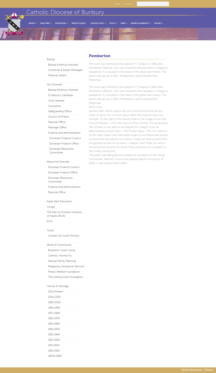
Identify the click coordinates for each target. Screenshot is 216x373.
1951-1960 (54, 323)
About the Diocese (58, 161)
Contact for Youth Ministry (63, 235)
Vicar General (56, 100)
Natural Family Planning (62, 260)
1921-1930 (54, 339)
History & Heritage (58, 286)
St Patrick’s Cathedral (60, 95)
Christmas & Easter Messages (65, 69)
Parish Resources (191, 369)
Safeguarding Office (60, 111)
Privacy (208, 369)
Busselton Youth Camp (61, 250)
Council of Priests (58, 116)
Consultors (54, 106)
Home (117, 4)
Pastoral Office (57, 122)
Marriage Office (57, 127)
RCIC (50, 221)
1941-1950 (54, 329)
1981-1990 (54, 307)
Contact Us (128, 4)
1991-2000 (54, 302)
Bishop (51, 59)
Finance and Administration (64, 132)
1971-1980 (54, 313)
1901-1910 (54, 350)
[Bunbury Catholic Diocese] (13, 32)
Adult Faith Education (59, 201)
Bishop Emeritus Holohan (63, 64)
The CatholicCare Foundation (65, 276)
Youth (50, 230)
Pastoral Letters (57, 75)
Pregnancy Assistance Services (66, 266)
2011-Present (55, 291)
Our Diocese (54, 84)
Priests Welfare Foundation (64, 271)
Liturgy (51, 206)
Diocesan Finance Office (64, 143)
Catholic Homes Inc (60, 255)
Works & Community (59, 244)
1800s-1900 (55, 355)
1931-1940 (54, 334)
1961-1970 (54, 318)
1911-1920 (54, 345)
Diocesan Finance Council (65, 138)
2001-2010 (54, 296)
